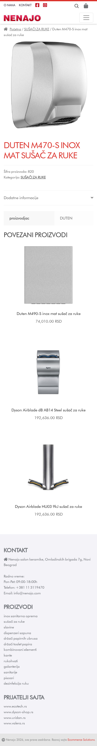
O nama (9, 5)
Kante (8, 655)
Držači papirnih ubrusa (21, 638)
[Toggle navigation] (86, 18)
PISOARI (9, 678)
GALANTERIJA (12, 666)
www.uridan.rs (15, 718)
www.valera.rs (14, 723)
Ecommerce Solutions (81, 740)
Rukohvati (11, 661)
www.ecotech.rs (15, 706)
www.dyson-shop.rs (18, 712)
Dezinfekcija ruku (16, 683)
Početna (15, 29)
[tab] (48, 198)
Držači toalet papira (18, 644)
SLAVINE (9, 627)
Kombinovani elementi (20, 650)
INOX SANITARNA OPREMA (21, 616)
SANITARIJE (10, 672)
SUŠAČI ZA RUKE (36, 29)
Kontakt (25, 5)
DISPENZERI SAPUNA (17, 633)
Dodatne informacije (21, 197)
